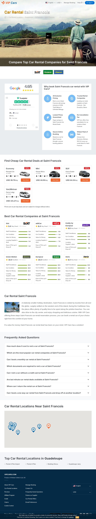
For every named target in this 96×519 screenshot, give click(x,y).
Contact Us (29, 488)
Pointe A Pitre (31, 464)
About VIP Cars (9, 485)
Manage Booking (69, 2)
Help (79, 2)
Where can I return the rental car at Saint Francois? (29, 386)
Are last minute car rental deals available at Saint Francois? (32, 379)
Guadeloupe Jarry (75, 464)
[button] (48, 426)
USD (58, 2)
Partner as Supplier (31, 495)
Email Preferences (31, 502)
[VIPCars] (5, 17)
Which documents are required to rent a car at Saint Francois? (34, 366)
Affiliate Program (9, 495)
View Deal (26, 180)
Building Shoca (53, 464)
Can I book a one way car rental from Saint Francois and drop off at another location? (44, 393)
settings (71, 517)
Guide (6, 499)
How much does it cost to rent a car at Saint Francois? (30, 346)
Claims (6, 502)
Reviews (7, 492)
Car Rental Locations (10, 488)
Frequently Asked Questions (34, 492)
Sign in (90, 2)
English (51, 2)
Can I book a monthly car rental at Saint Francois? (28, 359)
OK (77, 517)
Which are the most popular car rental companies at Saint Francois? (36, 353)
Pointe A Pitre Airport (13, 464)
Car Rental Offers (31, 499)
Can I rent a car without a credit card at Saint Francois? (31, 373)
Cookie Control (9, 505)
